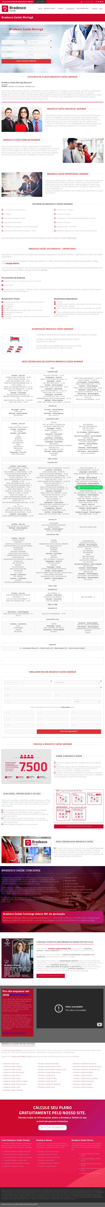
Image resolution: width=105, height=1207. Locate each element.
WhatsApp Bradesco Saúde (91, 1173)
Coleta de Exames (71, 884)
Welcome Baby (70, 881)
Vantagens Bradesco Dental (49, 1163)
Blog (100, 8)
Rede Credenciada (82, 8)
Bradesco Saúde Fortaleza (13, 1090)
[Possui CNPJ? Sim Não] (77, 682)
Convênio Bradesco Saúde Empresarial (18, 1157)
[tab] (4, 86)
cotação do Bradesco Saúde (21, 1056)
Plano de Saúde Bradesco (12, 1050)
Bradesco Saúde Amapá (12, 1069)
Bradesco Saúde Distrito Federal (16, 1081)
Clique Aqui (71, 238)
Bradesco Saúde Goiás (12, 1087)
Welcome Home (71, 878)
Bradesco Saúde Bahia (12, 1075)
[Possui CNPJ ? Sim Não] (39, 42)
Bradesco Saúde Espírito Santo (15, 1084)
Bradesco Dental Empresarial (49, 1157)
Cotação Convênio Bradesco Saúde (17, 1163)
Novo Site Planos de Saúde (14, 1166)
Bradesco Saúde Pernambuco (49, 1084)
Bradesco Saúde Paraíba (48, 1078)
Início (40, 8)
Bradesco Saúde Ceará (12, 1078)
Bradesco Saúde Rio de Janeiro (85, 1064)
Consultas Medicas (72, 895)
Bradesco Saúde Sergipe (83, 1084)
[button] (89, 487)
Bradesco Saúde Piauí (47, 1087)
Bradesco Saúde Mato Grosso (50, 1066)
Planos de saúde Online (47, 1166)
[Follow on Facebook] (96, 1)
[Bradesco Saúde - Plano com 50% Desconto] (14, 9)
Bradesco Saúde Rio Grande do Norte (87, 1066)
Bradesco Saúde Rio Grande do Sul (86, 1069)
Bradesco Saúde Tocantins (83, 1087)
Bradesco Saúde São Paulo (84, 1081)
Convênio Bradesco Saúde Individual (17, 1151)
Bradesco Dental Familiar (48, 1154)
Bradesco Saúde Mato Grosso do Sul (52, 1069)
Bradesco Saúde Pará (47, 1075)
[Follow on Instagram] (98, 1)
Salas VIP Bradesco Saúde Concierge (78, 889)
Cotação (94, 8)
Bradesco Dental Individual (48, 1151)
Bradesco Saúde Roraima (83, 1075)
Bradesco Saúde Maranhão (49, 1064)
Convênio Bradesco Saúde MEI (15, 1160)
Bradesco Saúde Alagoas (13, 1066)
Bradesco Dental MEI (46, 1160)
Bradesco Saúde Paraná (47, 1081)
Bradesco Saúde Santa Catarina (85, 1078)
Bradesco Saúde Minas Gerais (50, 1072)
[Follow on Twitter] (100, 1)
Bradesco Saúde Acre (11, 1064)
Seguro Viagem (70, 901)
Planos (60, 8)
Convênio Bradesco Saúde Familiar (16, 1154)
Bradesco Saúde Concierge (19, 892)
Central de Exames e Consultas (76, 898)
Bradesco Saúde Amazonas (14, 1072)
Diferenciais (70, 8)
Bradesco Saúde (49, 8)
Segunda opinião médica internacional (79, 892)
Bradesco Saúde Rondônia (83, 1072)
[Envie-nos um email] (102, 1)
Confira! (44, 270)
